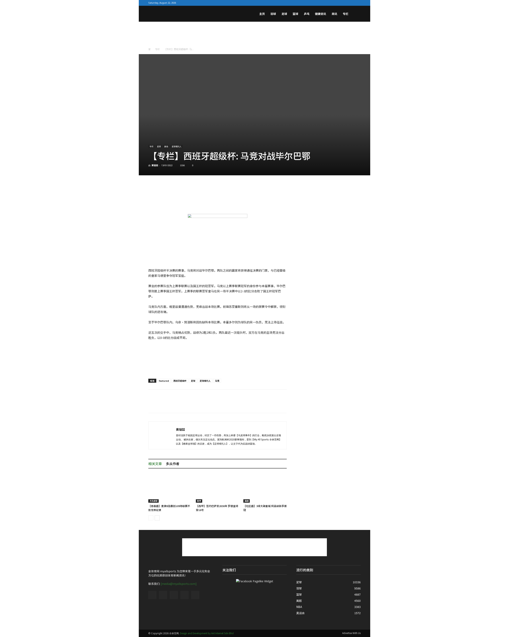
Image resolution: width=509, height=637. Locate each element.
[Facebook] (332, 3)
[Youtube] (358, 3)
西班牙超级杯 (180, 380)
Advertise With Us (351, 633)
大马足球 (153, 500)
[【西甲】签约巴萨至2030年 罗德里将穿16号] (217, 488)
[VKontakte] (351, 3)
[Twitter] (339, 3)
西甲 (199, 500)
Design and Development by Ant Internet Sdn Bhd (207, 633)
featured (164, 380)
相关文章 (155, 463)
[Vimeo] (345, 3)
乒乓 (306, 14)
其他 (166, 146)
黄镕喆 (155, 165)
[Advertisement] (254, 35)
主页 (262, 14)
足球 (284, 14)
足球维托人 (177, 146)
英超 (247, 500)
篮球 (295, 14)
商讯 (334, 14)
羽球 (273, 14)
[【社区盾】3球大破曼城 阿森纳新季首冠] (265, 488)
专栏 (345, 14)
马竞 (217, 380)
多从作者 (172, 463)
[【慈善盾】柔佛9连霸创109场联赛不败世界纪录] (170, 488)
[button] (356, 14)
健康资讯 (320, 14)
